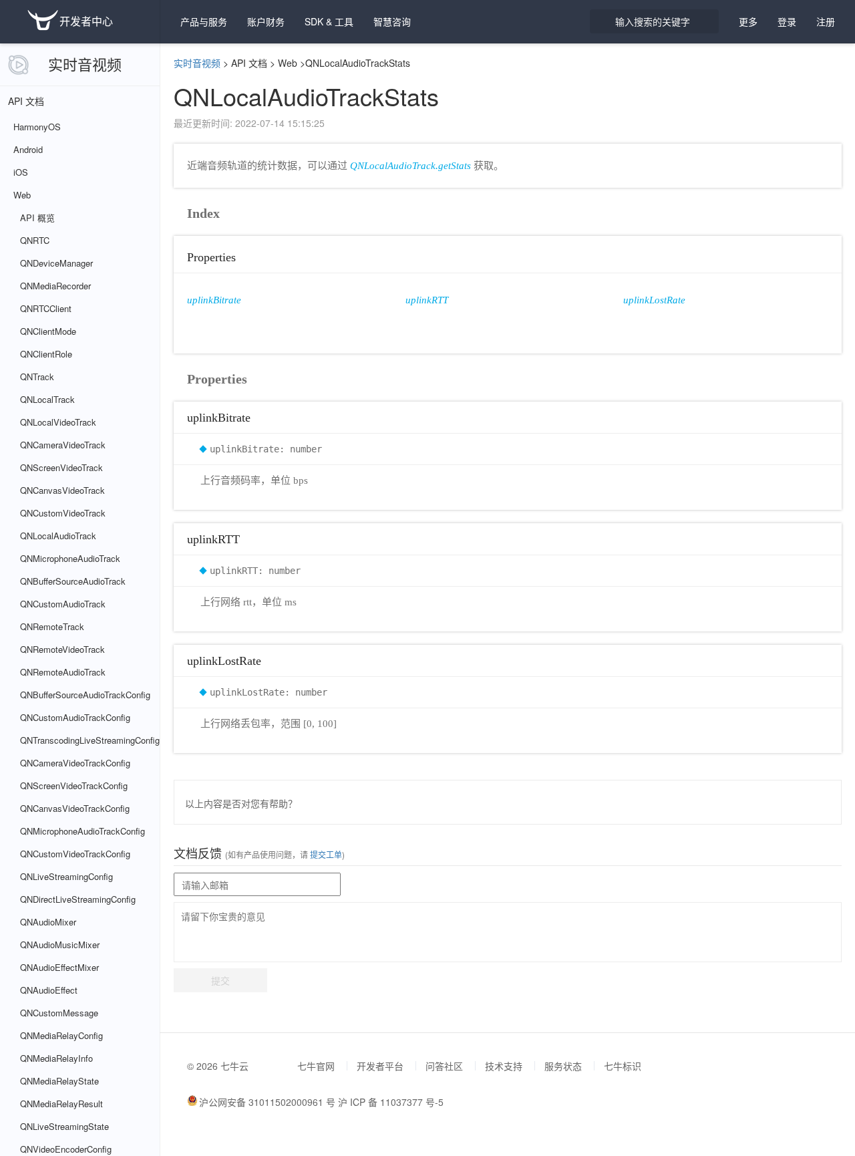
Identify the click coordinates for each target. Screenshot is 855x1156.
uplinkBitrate (214, 300)
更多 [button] (748, 21)
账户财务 (266, 21)
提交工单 (325, 854)
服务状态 (563, 1065)
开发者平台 (380, 1065)
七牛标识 (622, 1065)
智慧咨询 (392, 21)
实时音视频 (85, 63)
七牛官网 (316, 1065)
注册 (825, 21)
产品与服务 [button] (203, 21)
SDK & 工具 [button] (329, 21)
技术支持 (503, 1065)
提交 (220, 980)
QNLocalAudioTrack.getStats (410, 165)
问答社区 (444, 1065)
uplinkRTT (426, 300)
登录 (787, 21)
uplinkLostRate (654, 300)
